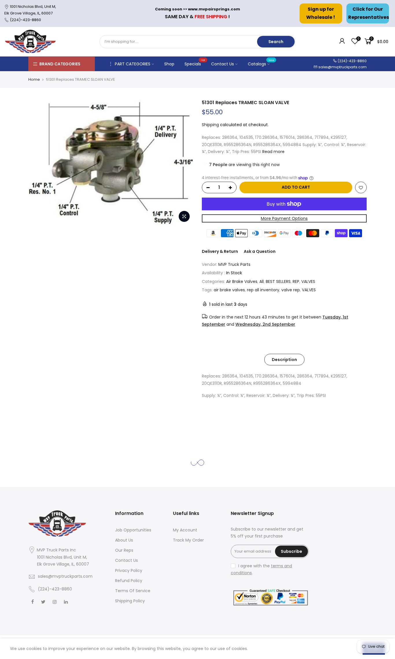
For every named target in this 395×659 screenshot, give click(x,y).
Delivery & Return (220, 251)
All (261, 281)
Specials (195, 62)
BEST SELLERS (278, 281)
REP (296, 281)
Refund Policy (128, 580)
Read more (273, 151)
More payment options (284, 218)
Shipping (210, 125)
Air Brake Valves (241, 281)
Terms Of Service (132, 591)
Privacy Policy (128, 570)
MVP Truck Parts (234, 264)
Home (34, 79)
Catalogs (261, 62)
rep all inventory (263, 290)
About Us (124, 540)
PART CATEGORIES (132, 64)
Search (275, 42)
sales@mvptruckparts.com (342, 67)
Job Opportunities (133, 530)
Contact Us (222, 64)
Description (284, 359)
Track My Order (188, 540)
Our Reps (124, 550)
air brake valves (229, 290)
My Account (185, 530)
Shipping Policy (130, 601)
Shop (169, 64)
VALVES (308, 281)
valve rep (290, 290)
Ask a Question (260, 251)
